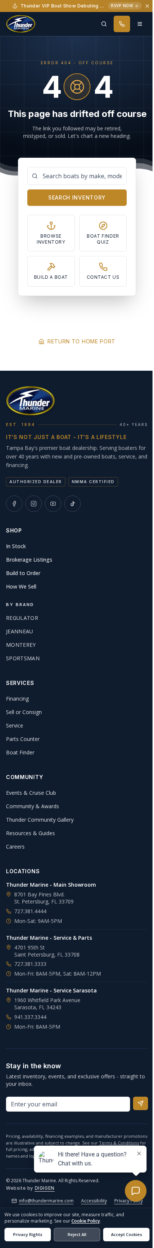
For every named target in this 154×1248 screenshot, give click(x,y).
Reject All (77, 1234)
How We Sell (21, 586)
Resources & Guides (30, 833)
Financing (17, 698)
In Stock (16, 546)
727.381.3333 (30, 963)
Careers (15, 846)
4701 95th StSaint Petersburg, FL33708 (47, 951)
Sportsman (23, 658)
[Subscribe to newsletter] (140, 1103)
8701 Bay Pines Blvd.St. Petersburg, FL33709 (44, 898)
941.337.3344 (30, 1016)
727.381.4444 (30, 911)
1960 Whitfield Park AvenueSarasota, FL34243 (47, 1004)
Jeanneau (19, 631)
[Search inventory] (104, 24)
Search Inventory (77, 197)
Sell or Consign (24, 712)
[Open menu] (140, 24)
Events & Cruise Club (31, 792)
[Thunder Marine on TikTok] (72, 503)
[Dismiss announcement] (147, 5)
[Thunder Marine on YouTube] (53, 503)
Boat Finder (20, 752)
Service (14, 725)
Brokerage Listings (29, 559)
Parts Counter (23, 738)
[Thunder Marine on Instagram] (33, 503)
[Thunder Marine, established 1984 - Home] (21, 24)
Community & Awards (32, 806)
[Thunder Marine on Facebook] (14, 503)
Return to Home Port (81, 341)
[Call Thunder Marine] (122, 24)
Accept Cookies (126, 1234)
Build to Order (23, 573)
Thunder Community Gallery (40, 819)
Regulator (22, 617)
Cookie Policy (85, 1221)
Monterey (21, 644)
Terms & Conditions (119, 1143)
